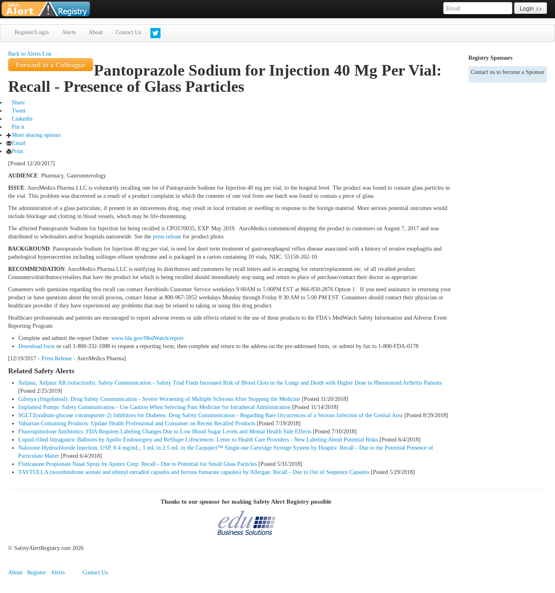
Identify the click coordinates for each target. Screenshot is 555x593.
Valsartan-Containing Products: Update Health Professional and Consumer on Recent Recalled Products (136, 423)
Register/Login (32, 32)
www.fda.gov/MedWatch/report (147, 338)
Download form (36, 346)
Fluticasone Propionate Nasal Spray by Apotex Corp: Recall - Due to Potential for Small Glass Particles (137, 464)
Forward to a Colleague (50, 65)
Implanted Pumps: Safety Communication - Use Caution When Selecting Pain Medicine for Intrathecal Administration (154, 407)
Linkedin (22, 119)
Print (17, 151)
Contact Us (128, 32)
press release (167, 237)
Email (19, 143)
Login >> (531, 8)
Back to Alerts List (29, 54)
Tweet (19, 111)
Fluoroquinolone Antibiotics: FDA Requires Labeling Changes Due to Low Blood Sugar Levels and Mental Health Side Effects (164, 432)
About (96, 32)
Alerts (69, 32)
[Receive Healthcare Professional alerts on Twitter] (155, 33)
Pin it (18, 127)
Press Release (56, 358)
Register (36, 572)
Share (18, 103)
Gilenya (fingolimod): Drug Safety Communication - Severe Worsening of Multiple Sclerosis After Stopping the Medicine (159, 399)
